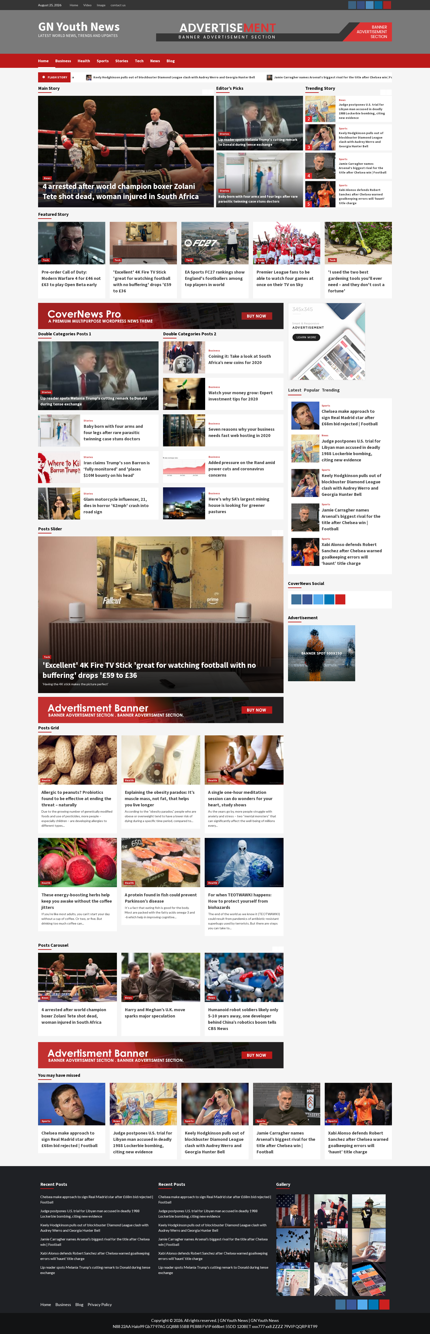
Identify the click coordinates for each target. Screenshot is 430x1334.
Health (84, 60)
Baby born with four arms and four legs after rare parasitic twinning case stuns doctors (113, 432)
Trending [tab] (331, 390)
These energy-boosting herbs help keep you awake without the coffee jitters (76, 901)
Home (74, 5)
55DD (230, 1326)
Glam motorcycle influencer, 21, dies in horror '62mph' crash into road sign (116, 505)
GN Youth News (79, 26)
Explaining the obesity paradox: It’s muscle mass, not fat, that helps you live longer (160, 798)
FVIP (206, 1326)
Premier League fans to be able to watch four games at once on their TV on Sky (285, 278)
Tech (139, 60)
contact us (118, 5)
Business (63, 60)
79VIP (289, 1326)
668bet (218, 1326)
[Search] (389, 60)
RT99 (312, 1326)
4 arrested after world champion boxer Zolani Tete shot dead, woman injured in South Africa (121, 191)
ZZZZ (277, 1326)
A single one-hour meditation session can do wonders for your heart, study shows (240, 798)
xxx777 (258, 1326)
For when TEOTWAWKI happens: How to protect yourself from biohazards (239, 901)
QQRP (301, 1326)
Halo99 (137, 1326)
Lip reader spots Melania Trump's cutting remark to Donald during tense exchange (95, 1270)
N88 (116, 1326)
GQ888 (172, 1326)
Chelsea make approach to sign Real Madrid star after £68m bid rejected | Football (362, 196)
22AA (126, 1326)
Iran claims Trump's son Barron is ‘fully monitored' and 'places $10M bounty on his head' (117, 469)
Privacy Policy (100, 1304)
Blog (171, 60)
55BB (184, 1326)
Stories (121, 60)
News (155, 60)
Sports (103, 60)
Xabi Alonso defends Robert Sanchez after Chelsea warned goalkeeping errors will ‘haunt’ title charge (323, 77)
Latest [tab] (294, 390)
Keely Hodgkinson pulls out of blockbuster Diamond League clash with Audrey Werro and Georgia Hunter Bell (361, 111)
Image (101, 5)
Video (87, 5)
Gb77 (150, 1326)
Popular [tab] (312, 390)
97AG (160, 1326)
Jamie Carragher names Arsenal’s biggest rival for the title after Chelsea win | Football (164, 77)
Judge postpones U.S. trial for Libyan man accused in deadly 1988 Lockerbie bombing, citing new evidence (90, 1213)
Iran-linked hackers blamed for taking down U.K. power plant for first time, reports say (241, 1016)
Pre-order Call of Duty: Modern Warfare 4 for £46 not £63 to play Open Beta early (71, 278)
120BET (244, 1326)
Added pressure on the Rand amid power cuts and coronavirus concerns (242, 469)
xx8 (268, 1326)
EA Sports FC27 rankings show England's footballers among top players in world (215, 278)
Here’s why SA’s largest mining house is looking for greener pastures (239, 505)
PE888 (196, 1326)
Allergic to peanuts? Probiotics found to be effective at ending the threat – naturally (76, 798)
